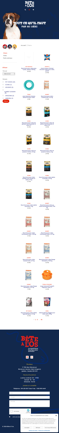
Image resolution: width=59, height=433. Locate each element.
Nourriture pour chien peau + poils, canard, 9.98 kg (28, 69)
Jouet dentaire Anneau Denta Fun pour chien (28, 96)
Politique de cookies (33, 430)
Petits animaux (7, 58)
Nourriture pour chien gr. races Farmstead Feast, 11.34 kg (47, 206)
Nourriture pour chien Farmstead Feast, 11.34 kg (29, 233)
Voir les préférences (50, 427)
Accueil (23, 45)
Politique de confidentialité (44, 430)
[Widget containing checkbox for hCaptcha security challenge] (20, 411)
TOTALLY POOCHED (47, 284)
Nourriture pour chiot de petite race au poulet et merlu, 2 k (47, 124)
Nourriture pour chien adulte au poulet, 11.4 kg (47, 178)
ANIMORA (9, 98)
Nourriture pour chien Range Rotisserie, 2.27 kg (29, 286)
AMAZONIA (9, 95)
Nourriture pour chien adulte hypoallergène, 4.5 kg (29, 313)
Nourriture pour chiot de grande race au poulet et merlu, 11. (29, 124)
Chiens (5, 53)
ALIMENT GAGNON (9, 92)
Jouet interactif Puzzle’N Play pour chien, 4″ (47, 286)
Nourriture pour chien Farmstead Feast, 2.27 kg (47, 233)
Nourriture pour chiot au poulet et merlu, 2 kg (47, 151)
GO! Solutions (28, 66)
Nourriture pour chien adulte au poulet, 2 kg (29, 205)
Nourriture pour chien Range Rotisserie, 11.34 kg (47, 260)
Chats (5, 55)
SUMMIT (47, 94)
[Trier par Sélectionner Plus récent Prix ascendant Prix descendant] (9, 73)
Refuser (38, 427)
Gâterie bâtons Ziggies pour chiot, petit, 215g (47, 313)
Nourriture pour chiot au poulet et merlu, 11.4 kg (29, 151)
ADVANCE (9, 87)
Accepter (27, 427)
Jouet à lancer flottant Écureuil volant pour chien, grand (47, 70)
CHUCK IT (47, 66)
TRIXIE (28, 94)
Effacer (5, 67)
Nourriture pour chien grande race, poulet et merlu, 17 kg (28, 178)
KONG (47, 311)
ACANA (8, 84)
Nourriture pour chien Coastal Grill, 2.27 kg (47, 96)
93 (41, 319)
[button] (56, 415)
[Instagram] (31, 357)
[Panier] (33, 9)
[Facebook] (27, 357)
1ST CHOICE (10, 82)
